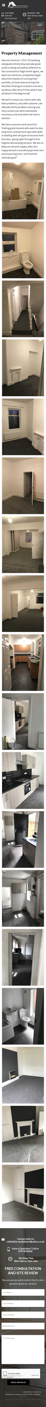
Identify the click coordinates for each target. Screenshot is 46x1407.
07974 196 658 (11, 18)
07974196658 (25, 1251)
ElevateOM (21, 1399)
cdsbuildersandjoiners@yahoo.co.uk (25, 1241)
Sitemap (23, 1397)
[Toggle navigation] (4, 5)
